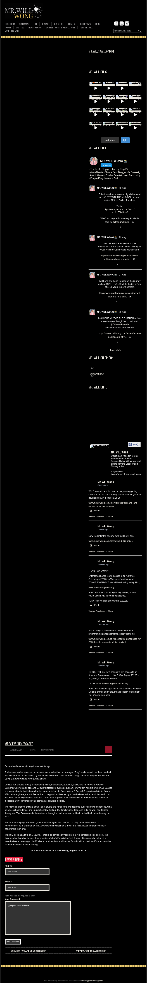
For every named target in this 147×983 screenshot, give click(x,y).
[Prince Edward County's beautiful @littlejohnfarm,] (109, 128)
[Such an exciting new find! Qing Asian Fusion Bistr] (122, 114)
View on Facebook (97, 516)
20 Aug (122, 311)
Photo (97, 510)
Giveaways (24, 23)
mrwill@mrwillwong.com (92, 980)
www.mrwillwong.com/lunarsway (112, 683)
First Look (10, 23)
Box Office (58, 23)
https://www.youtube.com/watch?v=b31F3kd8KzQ (120, 211)
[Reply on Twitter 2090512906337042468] (100, 342)
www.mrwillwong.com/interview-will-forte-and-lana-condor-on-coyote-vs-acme (113, 504)
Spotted (20, 27)
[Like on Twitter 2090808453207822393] (112, 302)
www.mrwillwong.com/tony (101, 587)
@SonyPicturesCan (109, 249)
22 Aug (122, 237)
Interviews (85, 23)
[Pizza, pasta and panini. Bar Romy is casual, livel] (95, 114)
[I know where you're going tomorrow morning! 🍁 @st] (95, 88)
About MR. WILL (12, 31)
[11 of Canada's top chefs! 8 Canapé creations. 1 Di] (122, 128)
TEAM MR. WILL (86, 27)
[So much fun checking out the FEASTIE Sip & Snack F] (109, 101)
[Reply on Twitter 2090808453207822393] (100, 302)
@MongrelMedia (121, 221)
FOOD (97, 23)
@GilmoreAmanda (120, 324)
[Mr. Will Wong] (99, 446)
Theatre (72, 23)
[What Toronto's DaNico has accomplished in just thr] (95, 101)
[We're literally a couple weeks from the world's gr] (122, 88)
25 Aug (122, 187)
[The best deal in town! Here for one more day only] (135, 128)
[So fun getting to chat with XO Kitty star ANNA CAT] (135, 101)
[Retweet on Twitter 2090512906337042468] (106, 342)
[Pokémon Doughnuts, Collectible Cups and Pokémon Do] (95, 128)
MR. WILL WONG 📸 (107, 187)
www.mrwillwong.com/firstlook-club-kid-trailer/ (111, 540)
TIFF (35, 23)
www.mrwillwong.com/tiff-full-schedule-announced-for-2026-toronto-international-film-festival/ (115, 640)
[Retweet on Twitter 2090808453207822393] (106, 302)
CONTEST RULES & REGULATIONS (60, 27)
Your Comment (13, 899)
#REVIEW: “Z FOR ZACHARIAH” (91, 951)
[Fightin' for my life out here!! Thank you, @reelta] (135, 88)
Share (110, 516)
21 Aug (122, 274)
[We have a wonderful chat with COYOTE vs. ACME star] (109, 114)
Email (8, 881)
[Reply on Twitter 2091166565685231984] (100, 265)
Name (8, 865)
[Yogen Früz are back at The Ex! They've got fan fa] (109, 88)
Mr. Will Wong (106, 481)
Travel (8, 27)
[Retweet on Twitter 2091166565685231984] (106, 265)
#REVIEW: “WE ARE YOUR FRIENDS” (28, 951)
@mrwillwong (97, 373)
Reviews (45, 24)
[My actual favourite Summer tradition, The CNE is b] (122, 101)
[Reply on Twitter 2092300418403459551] (100, 227)
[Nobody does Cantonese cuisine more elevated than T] (135, 114)
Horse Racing (35, 27)
